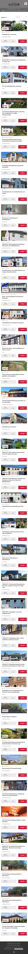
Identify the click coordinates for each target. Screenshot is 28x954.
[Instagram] (14, 952)
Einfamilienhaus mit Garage (9, 34)
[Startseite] (14, 4)
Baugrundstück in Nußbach (9, 716)
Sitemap (20, 947)
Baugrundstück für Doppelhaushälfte (11, 768)
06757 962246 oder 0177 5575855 (14, 8)
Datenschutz (14, 947)
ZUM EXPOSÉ (22, 41)
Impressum (8, 947)
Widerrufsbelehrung (8, 949)
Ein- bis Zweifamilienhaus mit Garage (11, 86)
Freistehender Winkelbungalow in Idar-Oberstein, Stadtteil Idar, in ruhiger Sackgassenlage (13, 113)
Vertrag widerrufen (19, 949)
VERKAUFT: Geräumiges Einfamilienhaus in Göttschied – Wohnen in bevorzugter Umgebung (13, 848)
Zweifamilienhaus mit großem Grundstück (13, 322)
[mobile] (25, 4)
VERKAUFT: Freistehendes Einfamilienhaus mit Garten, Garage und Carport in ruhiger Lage (13, 586)
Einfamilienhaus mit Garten (9, 426)
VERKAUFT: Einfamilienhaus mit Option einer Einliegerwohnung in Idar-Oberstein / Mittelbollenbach (13, 480)
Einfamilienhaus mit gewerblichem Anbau (12, 506)
